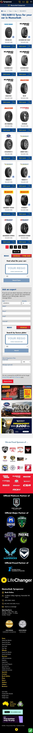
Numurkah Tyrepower (17, 5)
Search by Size (6, 642)
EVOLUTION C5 (8, 152)
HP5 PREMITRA (8, 124)
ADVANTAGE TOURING (24, 235)
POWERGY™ (24, 207)
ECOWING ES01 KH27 (24, 40)
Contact (4, 674)
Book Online (6, 676)
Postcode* (5, 321)
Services (4, 656)
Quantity (24, 301)
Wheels (4, 650)
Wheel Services (6, 668)
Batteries (4, 660)
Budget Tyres (5, 695)
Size (3, 301)
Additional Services (7, 670)
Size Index (4, 692)
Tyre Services (5, 666)
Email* (4, 316)
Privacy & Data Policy (11, 725)
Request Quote (8, 381)
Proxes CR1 (8, 40)
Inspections (5, 662)
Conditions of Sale (20, 725)
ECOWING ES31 (9, 68)
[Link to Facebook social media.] (16, 729)
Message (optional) (7, 365)
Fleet (3, 678)
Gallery (4, 682)
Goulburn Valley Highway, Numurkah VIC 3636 (17, 596)
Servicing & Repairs (7, 664)
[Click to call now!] (19, 2)
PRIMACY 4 (9, 180)
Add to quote (6, 46)
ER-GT (24, 96)
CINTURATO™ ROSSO (8, 207)
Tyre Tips (4, 648)
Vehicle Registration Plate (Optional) (9, 358)
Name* (4, 306)
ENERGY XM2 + (24, 152)
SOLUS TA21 (8, 96)
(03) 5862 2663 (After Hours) (11, 603)
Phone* (4, 311)
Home (4, 11)
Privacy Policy (5, 377)
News (4, 680)
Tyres (3, 638)
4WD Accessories (6, 658)
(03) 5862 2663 (10, 600)
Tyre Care (4, 646)
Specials (4, 672)
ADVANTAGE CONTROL (9, 235)
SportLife (24, 124)
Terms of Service (16, 377)
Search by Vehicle (6, 640)
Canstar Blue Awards (7, 693)
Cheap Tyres (5, 697)
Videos (4, 684)
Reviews (4, 686)
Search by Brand (6, 644)
